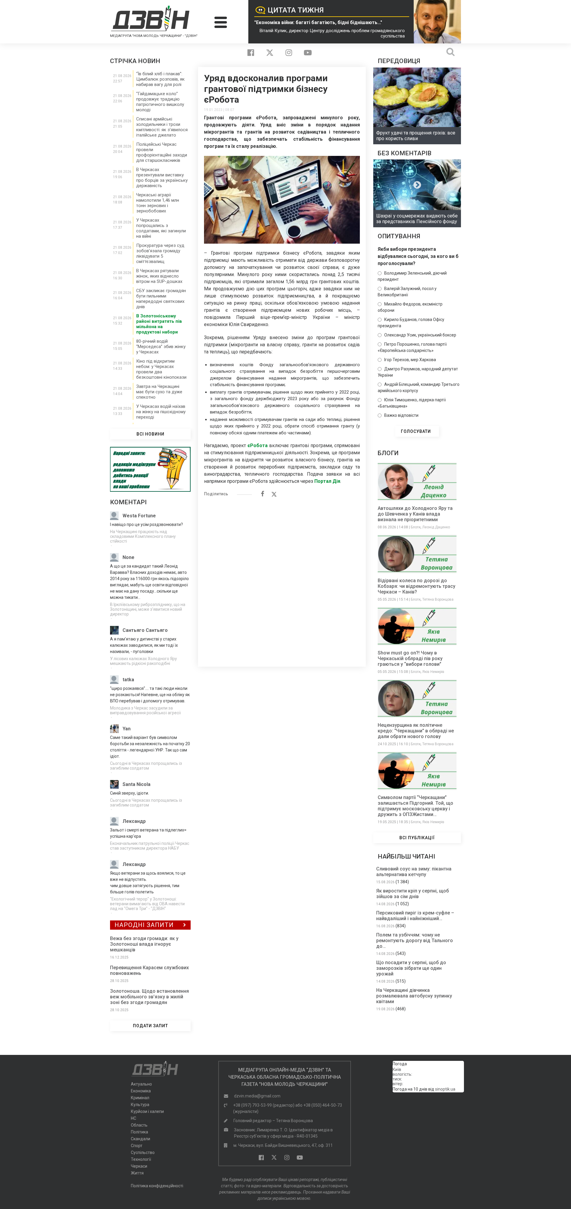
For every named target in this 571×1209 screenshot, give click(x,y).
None (128, 557)
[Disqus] (282, 578)
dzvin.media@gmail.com (257, 1096)
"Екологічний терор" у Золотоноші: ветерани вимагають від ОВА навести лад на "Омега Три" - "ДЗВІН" (147, 904)
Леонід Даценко (436, 527)
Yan (127, 729)
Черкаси (139, 1166)
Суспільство (143, 1152)
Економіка (141, 1091)
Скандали (140, 1138)
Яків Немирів (433, 672)
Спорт (136, 1145)
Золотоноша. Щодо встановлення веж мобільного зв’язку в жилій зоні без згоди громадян (149, 996)
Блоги (416, 527)
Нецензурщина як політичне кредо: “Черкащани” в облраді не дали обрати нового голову (416, 730)
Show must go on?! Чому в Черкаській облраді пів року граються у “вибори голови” (410, 658)
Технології (141, 1159)
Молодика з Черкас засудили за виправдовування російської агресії (145, 710)
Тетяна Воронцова (438, 599)
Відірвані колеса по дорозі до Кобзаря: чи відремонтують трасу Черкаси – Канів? (416, 586)
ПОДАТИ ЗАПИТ (150, 1025)
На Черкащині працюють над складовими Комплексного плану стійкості (143, 536)
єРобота (257, 445)
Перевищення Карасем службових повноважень (149, 970)
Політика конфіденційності (157, 1185)
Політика (139, 1132)
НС (133, 1118)
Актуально (141, 1084)
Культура (140, 1104)
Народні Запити (144, 924)
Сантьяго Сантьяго (145, 630)
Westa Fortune (139, 516)
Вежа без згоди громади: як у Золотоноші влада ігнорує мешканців (144, 944)
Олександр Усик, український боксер (420, 335)
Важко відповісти (401, 415)
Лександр (134, 821)
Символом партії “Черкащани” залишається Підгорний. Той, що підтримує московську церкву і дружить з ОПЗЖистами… (415, 806)
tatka (128, 679)
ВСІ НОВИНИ (150, 434)
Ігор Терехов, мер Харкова (410, 359)
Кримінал (140, 1097)
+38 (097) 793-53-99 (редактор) (263, 1105)
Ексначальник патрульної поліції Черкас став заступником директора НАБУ (149, 846)
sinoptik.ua (445, 1089)
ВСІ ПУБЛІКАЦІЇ (417, 837)
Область (139, 1125)
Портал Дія (326, 481)
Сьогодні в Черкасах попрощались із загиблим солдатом (146, 765)
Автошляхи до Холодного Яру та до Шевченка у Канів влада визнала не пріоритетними (415, 513)
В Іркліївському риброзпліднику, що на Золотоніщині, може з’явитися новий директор (147, 609)
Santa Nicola (136, 784)
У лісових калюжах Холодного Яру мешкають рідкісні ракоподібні (143, 661)
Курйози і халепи (147, 1111)
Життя (137, 1173)
